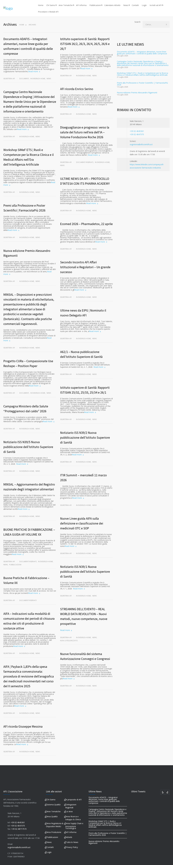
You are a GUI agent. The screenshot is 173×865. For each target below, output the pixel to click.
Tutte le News (72, 842)
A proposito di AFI (74, 799)
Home (40, 5)
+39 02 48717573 (18, 829)
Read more (33, 71)
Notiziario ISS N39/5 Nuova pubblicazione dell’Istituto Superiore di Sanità (28, 447)
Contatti (135, 5)
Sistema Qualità (53, 804)
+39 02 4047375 (137, 134)
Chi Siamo (50, 5)
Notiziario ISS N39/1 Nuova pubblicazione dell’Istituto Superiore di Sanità (85, 572)
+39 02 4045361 (137, 131)
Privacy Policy (72, 847)
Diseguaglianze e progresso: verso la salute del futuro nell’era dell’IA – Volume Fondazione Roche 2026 (84, 132)
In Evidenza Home (37, 78)
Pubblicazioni (95, 5)
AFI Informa (81, 5)
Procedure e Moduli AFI (48, 11)
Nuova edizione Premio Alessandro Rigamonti (137, 92)
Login (144, 5)
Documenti (24, 78)
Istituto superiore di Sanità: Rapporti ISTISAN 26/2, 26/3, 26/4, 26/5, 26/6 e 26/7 (85, 44)
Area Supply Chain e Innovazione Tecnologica (74, 826)
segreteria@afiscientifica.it (141, 144)
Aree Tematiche (66, 5)
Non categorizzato (69, 640)
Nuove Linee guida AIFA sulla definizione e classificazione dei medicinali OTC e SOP (81, 523)
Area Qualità (52, 816)
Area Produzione (54, 832)
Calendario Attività (112, 5)
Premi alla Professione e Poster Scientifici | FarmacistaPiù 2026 (142, 84)
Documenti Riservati (28, 561)
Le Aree (69, 811)
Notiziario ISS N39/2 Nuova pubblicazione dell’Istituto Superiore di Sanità (85, 437)
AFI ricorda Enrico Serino (76, 89)
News (125, 5)
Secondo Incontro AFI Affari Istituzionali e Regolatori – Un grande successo (85, 267)
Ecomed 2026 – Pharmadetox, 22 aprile (86, 224)
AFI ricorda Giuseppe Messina (23, 726)
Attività (69, 837)
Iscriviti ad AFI (156, 5)
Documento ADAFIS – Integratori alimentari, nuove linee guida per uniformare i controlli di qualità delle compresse (142, 52)
